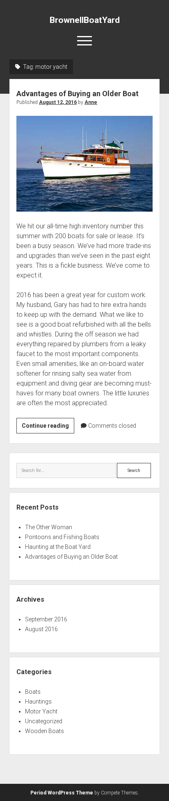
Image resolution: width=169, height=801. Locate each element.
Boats (33, 691)
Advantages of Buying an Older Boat (77, 93)
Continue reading (48, 427)
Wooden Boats (44, 731)
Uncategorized (43, 721)
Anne (90, 102)
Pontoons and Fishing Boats (62, 537)
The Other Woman (48, 527)
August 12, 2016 (58, 102)
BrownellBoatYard (85, 20)
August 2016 (41, 629)
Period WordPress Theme (61, 793)
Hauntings (38, 701)
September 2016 (46, 619)
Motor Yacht (41, 711)
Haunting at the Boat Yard (58, 547)
